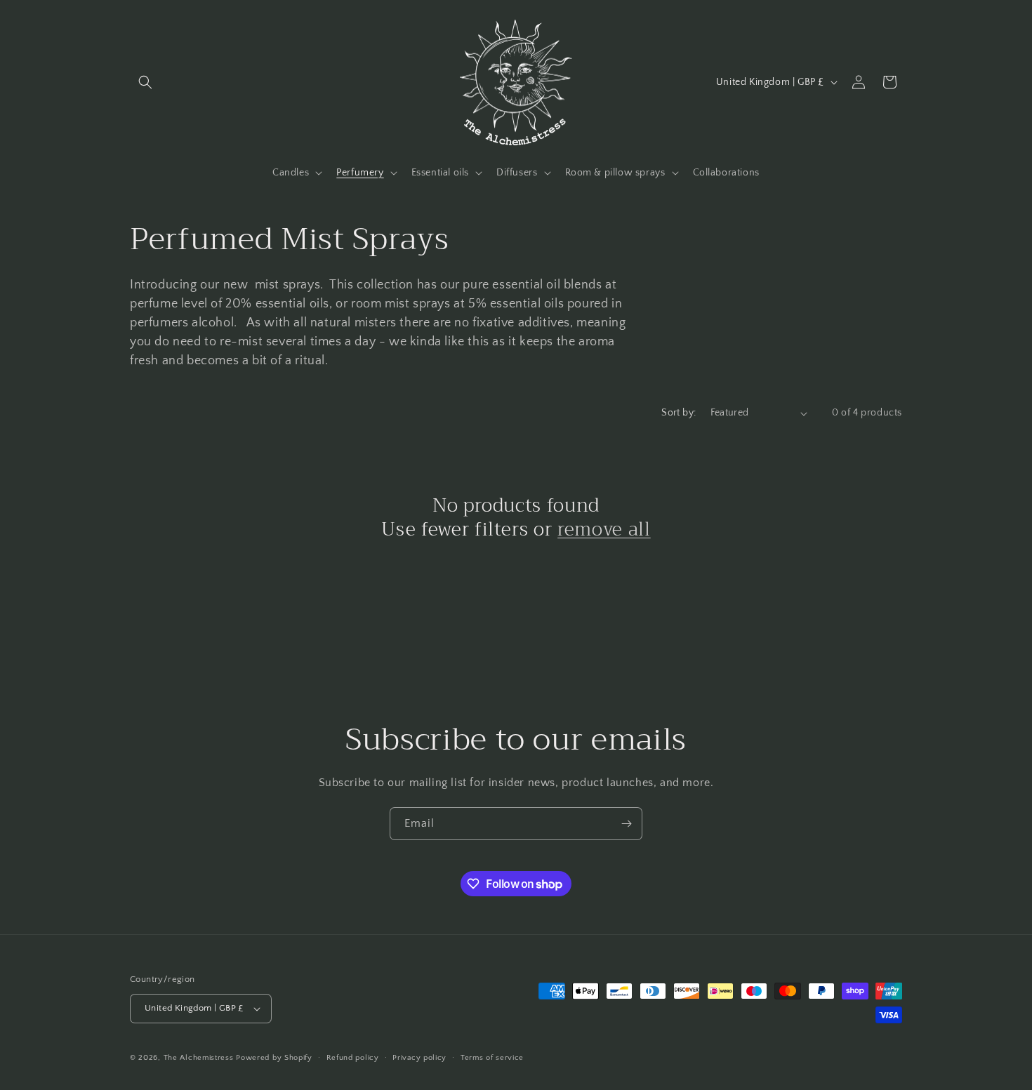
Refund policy (352, 1058)
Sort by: (678, 412)
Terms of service (492, 1058)
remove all (604, 530)
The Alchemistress (199, 1058)
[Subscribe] (626, 823)
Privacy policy (419, 1058)
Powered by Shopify (274, 1058)
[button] (145, 82)
